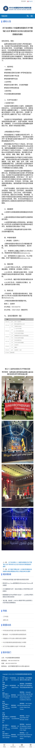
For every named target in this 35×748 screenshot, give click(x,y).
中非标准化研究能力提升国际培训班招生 (14, 630)
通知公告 (5, 620)
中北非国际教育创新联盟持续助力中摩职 (14, 642)
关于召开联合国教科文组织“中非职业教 (14, 646)
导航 (4, 747)
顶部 (30, 747)
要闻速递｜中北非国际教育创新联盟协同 (14, 634)
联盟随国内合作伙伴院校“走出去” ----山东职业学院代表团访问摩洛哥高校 (18, 596)
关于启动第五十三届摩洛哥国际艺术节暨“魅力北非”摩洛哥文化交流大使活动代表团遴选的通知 (17, 564)
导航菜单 (4, 16)
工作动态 (5, 616)
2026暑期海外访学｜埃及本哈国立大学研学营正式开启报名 (18, 590)
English (31, 1)
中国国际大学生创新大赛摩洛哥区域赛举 (14, 638)
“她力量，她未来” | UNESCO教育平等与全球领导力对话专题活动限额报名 (17, 601)
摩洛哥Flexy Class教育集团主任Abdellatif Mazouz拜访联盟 (18, 584)
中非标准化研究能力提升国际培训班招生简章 (16, 579)
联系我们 (13, 747)
